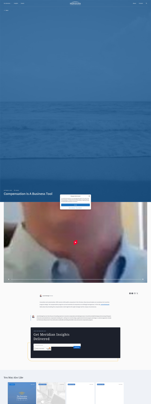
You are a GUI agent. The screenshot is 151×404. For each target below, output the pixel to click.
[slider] (76, 279)
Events (22, 3)
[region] (75, 242)
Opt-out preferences (72, 207)
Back (7, 10)
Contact (141, 3)
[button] (89, 196)
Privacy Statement (79, 207)
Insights (16, 3)
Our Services (7, 3)
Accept (75, 205)
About (134, 3)
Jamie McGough (47, 295)
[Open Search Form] (146, 3)
